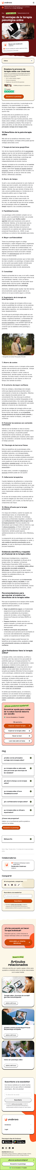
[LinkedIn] (10, 1148)
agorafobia (5, 463)
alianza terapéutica (9, 527)
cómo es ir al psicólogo (13, 688)
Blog (3, 13)
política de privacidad (16, 904)
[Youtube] (13, 1148)
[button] (33, 2)
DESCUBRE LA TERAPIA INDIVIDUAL (17, 942)
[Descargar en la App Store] (7, 1142)
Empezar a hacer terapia (17, 726)
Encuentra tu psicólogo (18, 1164)
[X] (8, 885)
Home (3, 849)
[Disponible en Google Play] (19, 1142)
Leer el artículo (11, 1003)
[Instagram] (6, 1148)
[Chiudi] (33, 1160)
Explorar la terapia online (17, 731)
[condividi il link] (18, 885)
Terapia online (12, 849)
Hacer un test (17, 736)
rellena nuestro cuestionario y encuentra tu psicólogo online (16, 698)
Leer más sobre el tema (17, 741)
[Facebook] (5, 885)
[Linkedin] (12, 885)
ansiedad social (14, 463)
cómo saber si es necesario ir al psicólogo (19, 686)
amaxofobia (5, 467)
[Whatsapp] (15, 885)
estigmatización (14, 253)
